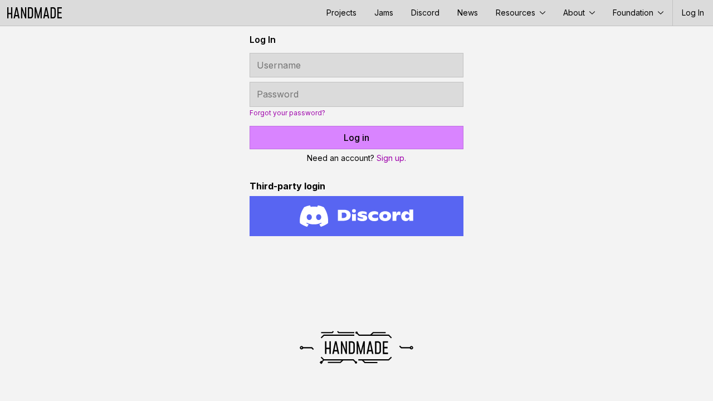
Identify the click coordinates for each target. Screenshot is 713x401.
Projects (341, 12)
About (575, 12)
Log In (693, 12)
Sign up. (391, 158)
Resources (517, 12)
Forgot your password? (287, 113)
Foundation (634, 12)
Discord (425, 12)
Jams (383, 12)
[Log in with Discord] (356, 216)
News (467, 12)
